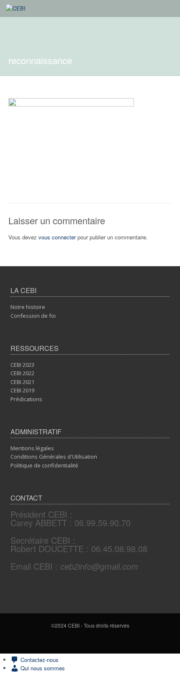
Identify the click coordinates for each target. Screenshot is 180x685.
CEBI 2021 (22, 382)
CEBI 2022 (22, 373)
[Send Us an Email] (91, 640)
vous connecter (57, 237)
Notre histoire (27, 307)
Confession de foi (33, 315)
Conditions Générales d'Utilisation (53, 456)
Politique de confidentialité (44, 465)
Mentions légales (32, 448)
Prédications (26, 399)
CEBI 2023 (22, 364)
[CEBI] (16, 8)
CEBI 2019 (22, 390)
